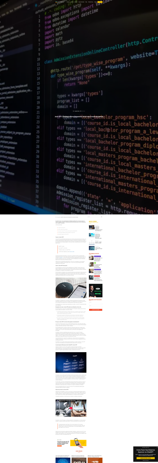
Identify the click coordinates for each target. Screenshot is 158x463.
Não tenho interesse (146, 460)
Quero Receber (95, 309)
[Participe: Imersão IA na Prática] (95, 290)
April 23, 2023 (72, 251)
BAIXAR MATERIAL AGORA (146, 458)
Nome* (90, 302)
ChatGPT (61, 257)
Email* (90, 305)
